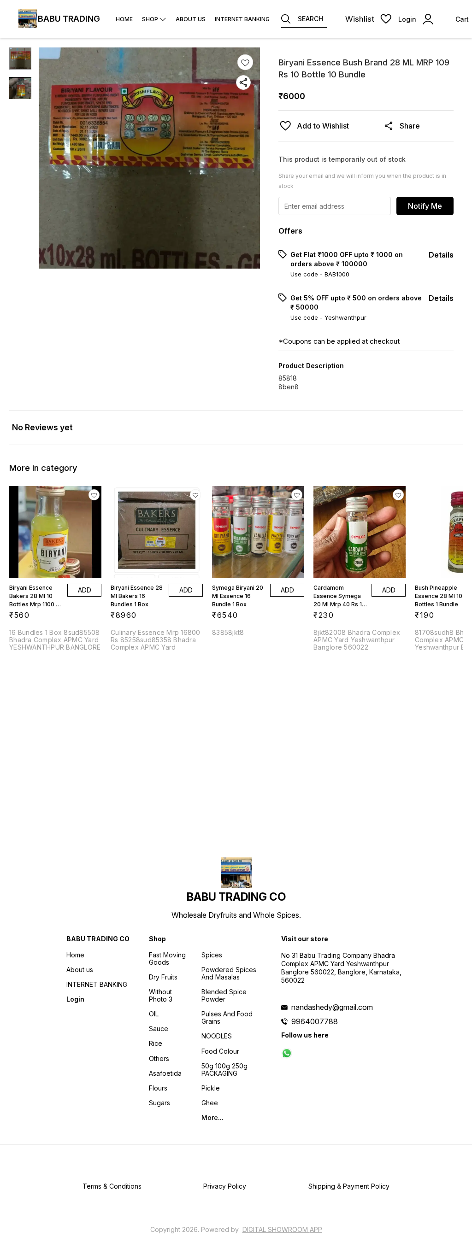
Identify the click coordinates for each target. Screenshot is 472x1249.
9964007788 (314, 1021)
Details (441, 254)
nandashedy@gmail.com (332, 1007)
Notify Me (425, 206)
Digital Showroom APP (282, 1229)
